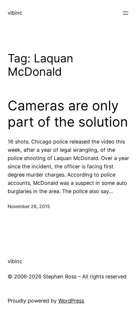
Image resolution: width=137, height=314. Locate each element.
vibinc (15, 13)
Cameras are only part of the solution (68, 113)
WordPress (71, 300)
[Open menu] (125, 13)
